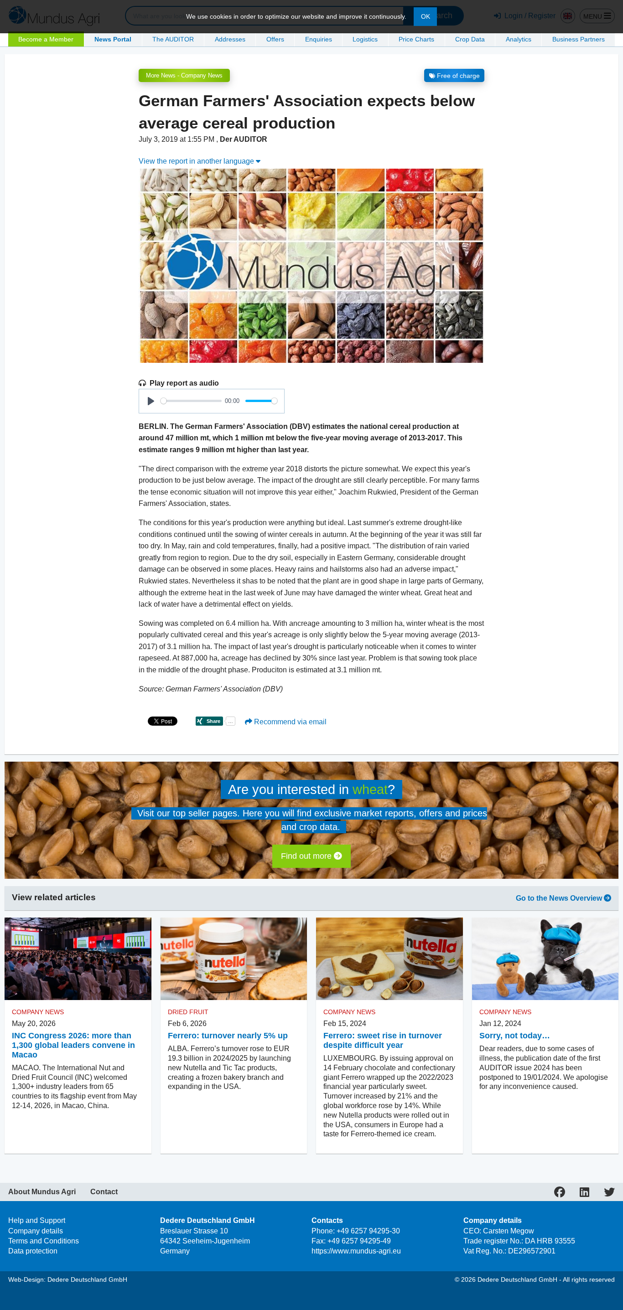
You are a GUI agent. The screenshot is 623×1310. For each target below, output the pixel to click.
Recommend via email (289, 722)
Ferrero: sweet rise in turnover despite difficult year (382, 1040)
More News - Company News (184, 75)
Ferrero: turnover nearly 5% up (228, 1035)
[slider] (191, 401)
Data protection (32, 1251)
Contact (104, 1192)
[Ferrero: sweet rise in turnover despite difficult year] (389, 959)
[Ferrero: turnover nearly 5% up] (234, 959)
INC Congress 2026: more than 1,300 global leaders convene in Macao (73, 1045)
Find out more (307, 856)
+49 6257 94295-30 (368, 1231)
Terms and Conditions (43, 1241)
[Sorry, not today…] (545, 959)
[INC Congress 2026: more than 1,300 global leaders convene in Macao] (78, 959)
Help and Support (36, 1220)
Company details (35, 1231)
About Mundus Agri (42, 1192)
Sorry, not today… (514, 1035)
